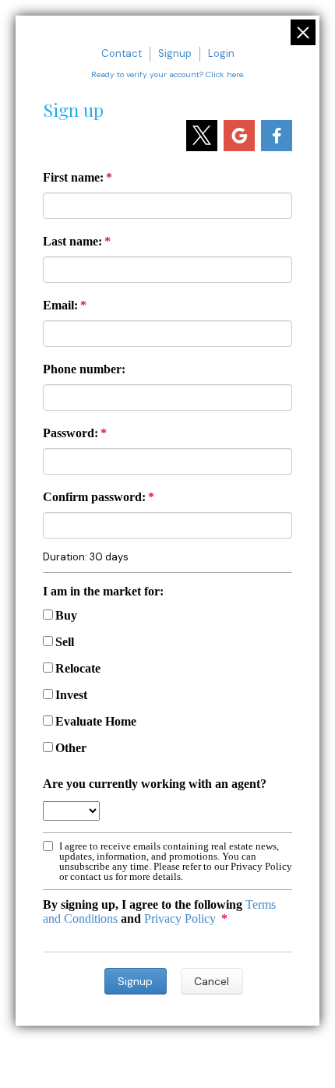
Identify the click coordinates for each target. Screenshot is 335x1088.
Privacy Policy (180, 918)
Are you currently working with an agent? (154, 783)
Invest (71, 694)
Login (221, 53)
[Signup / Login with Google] (239, 135)
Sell (64, 641)
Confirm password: (94, 496)
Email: (60, 305)
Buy (66, 615)
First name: (73, 177)
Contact (121, 53)
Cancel (211, 981)
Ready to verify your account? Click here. (168, 74)
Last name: (72, 241)
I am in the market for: (103, 591)
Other (70, 747)
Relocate (77, 668)
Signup (175, 53)
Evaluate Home (95, 721)
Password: (70, 433)
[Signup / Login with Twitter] (201, 135)
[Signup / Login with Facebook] (276, 135)
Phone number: (84, 369)
